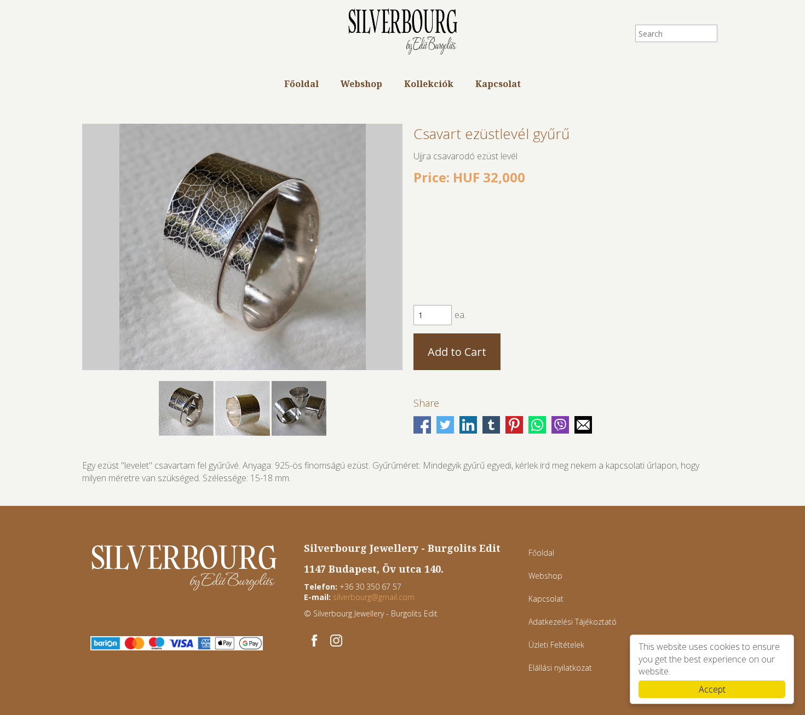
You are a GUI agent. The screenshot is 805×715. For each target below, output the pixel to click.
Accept (712, 689)
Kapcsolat (498, 84)
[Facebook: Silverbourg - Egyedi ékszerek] (314, 640)
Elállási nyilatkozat (560, 667)
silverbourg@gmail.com (374, 597)
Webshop (361, 84)
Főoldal (301, 84)
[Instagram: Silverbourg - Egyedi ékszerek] (336, 640)
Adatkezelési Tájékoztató (572, 621)
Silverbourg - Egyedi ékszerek (402, 32)
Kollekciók (428, 84)
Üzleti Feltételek (556, 644)
